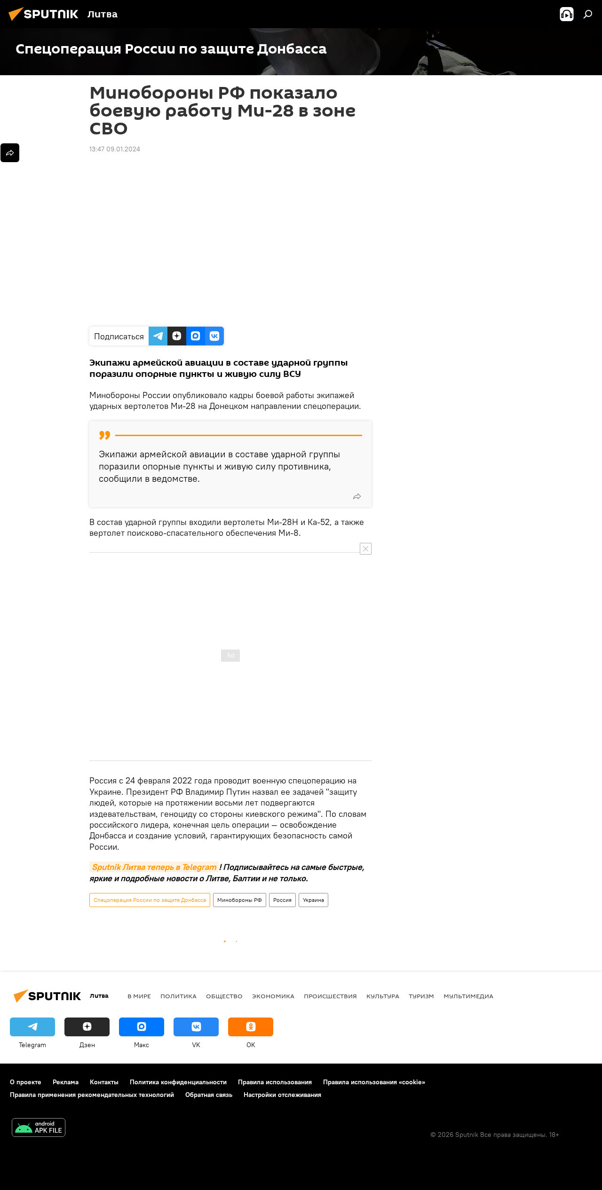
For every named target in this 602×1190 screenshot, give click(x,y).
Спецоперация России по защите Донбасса (150, 899)
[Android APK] (39, 1128)
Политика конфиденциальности (178, 1082)
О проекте (25, 1082)
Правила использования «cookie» (374, 1082)
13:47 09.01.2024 (114, 149)
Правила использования (275, 1082)
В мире (139, 996)
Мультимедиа (468, 996)
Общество (224, 996)
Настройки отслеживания (282, 1094)
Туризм (421, 996)
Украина (313, 899)
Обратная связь (208, 1094)
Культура (382, 996)
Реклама (66, 1082)
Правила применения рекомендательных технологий (92, 1094)
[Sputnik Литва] (46, 22)
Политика (178, 996)
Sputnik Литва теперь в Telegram (154, 866)
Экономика (273, 996)
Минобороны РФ (239, 899)
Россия (282, 899)
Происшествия (330, 996)
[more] (357, 496)
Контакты (104, 1082)
